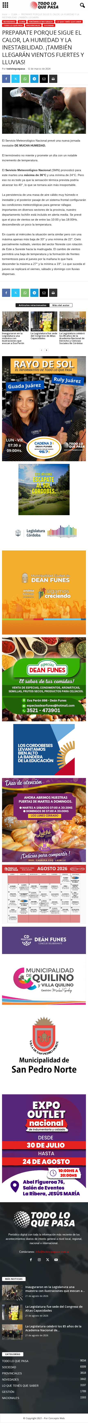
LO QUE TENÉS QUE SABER (69, 21)
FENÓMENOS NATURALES (41, 21)
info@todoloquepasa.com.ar (52, 1251)
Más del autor (60, 305)
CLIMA (14, 14)
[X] (15, 79)
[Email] (44, 79)
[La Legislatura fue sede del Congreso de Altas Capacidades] (44, 321)
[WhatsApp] (25, 79)
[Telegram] (34, 79)
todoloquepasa (16, 68)
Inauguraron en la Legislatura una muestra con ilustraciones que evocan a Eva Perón (13, 338)
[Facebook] (6, 79)
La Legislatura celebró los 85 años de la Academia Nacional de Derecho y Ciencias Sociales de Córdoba (72, 338)
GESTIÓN (7, 329)
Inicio (4, 14)
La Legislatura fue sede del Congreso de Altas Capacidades (44, 336)
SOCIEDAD (49, 25)
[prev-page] (41, 350)
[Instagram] (40, 1260)
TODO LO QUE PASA (13, 25)
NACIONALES (10, 1398)
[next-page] (46, 350)
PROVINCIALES (33, 25)
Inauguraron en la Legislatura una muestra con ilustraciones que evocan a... (55, 1289)
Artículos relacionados (32, 305)
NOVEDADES (9, 21)
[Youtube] (56, 1260)
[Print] (53, 79)
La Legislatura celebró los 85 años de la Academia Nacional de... (53, 1328)
